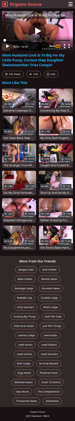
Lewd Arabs (50, 335)
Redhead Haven (23, 382)
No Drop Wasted (48, 363)
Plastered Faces (49, 372)
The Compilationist (49, 391)
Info (52, 74)
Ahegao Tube (26, 269)
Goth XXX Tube (53, 316)
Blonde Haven (49, 279)
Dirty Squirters (25, 307)
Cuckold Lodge (49, 297)
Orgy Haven (24, 372)
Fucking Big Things (25, 316)
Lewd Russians (49, 354)
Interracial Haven (24, 326)
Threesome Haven (26, 401)
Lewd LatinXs (24, 354)
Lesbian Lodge (26, 335)
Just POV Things (52, 326)
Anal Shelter (49, 269)
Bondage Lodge (24, 288)
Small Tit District (51, 382)
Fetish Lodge (50, 307)
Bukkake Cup (24, 297)
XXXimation (52, 401)
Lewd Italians (49, 344)
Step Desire (22, 391)
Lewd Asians (25, 344)
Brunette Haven (51, 288)
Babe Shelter (25, 279)
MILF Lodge (23, 363)
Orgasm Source (26, 4)
